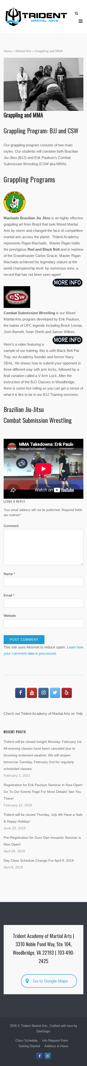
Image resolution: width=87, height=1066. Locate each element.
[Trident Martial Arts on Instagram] (43, 693)
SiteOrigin (43, 1031)
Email (9, 595)
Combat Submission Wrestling (38, 420)
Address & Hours (56, 1046)
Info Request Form (55, 1040)
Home (8, 51)
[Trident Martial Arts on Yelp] (67, 693)
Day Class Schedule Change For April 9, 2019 (39, 860)
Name (9, 574)
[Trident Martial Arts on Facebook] (20, 693)
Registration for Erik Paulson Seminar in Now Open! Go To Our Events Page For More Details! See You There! (43, 791)
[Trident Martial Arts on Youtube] (32, 693)
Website (10, 616)
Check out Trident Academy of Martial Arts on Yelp (43, 713)
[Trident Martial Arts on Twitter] (55, 693)
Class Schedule (26, 1040)
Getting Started (29, 1046)
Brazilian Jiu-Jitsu (24, 409)
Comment (11, 526)
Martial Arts (23, 51)
